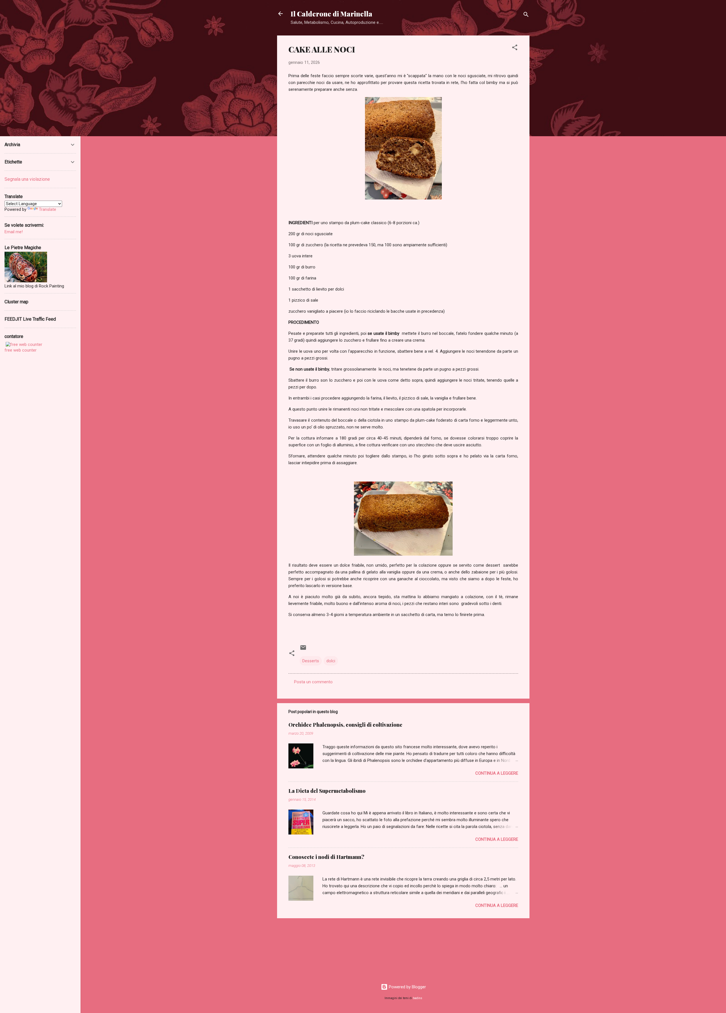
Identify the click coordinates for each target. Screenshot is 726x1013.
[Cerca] (526, 15)
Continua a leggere (496, 773)
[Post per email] (303, 649)
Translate (47, 209)
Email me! (14, 231)
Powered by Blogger (407, 986)
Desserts (310, 660)
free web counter (21, 350)
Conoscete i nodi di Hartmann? (326, 857)
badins (417, 998)
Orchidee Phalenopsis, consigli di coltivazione (345, 724)
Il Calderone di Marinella (331, 13)
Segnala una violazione (27, 179)
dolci (330, 660)
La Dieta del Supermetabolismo (327, 790)
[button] (514, 48)
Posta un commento (313, 681)
